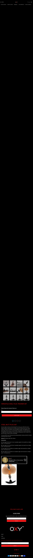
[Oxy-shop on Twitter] (15, 550)
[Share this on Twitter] (13, 421)
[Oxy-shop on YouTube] (16, 550)
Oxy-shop (17, 553)
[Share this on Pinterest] (17, 421)
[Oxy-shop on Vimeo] (18, 550)
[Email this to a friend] (20, 421)
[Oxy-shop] (16, 2)
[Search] (28, 2)
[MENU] (0, 2)
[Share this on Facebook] (15, 421)
